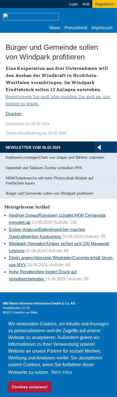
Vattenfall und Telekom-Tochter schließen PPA (44, 168)
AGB (85, 4)
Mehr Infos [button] (61, 372)
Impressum (102, 27)
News (54, 27)
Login (73, 4)
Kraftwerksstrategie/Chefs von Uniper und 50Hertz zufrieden (55, 158)
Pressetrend (75, 27)
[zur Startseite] (31, 16)
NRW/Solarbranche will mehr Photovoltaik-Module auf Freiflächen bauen (49, 180)
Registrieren (104, 4)
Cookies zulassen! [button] (30, 387)
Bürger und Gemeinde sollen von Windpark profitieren (49, 194)
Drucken (14, 113)
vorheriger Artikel (99, 147)
